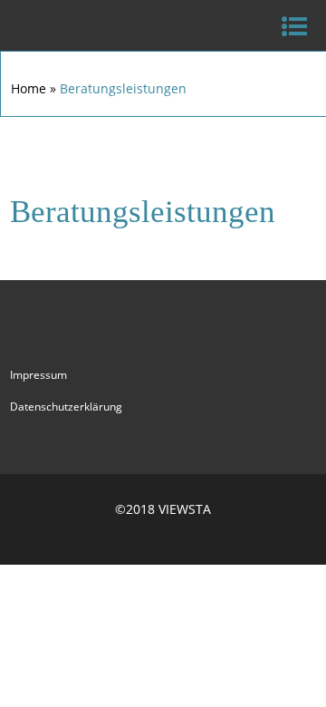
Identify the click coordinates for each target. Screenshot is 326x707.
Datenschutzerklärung (66, 406)
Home (28, 88)
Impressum (38, 375)
